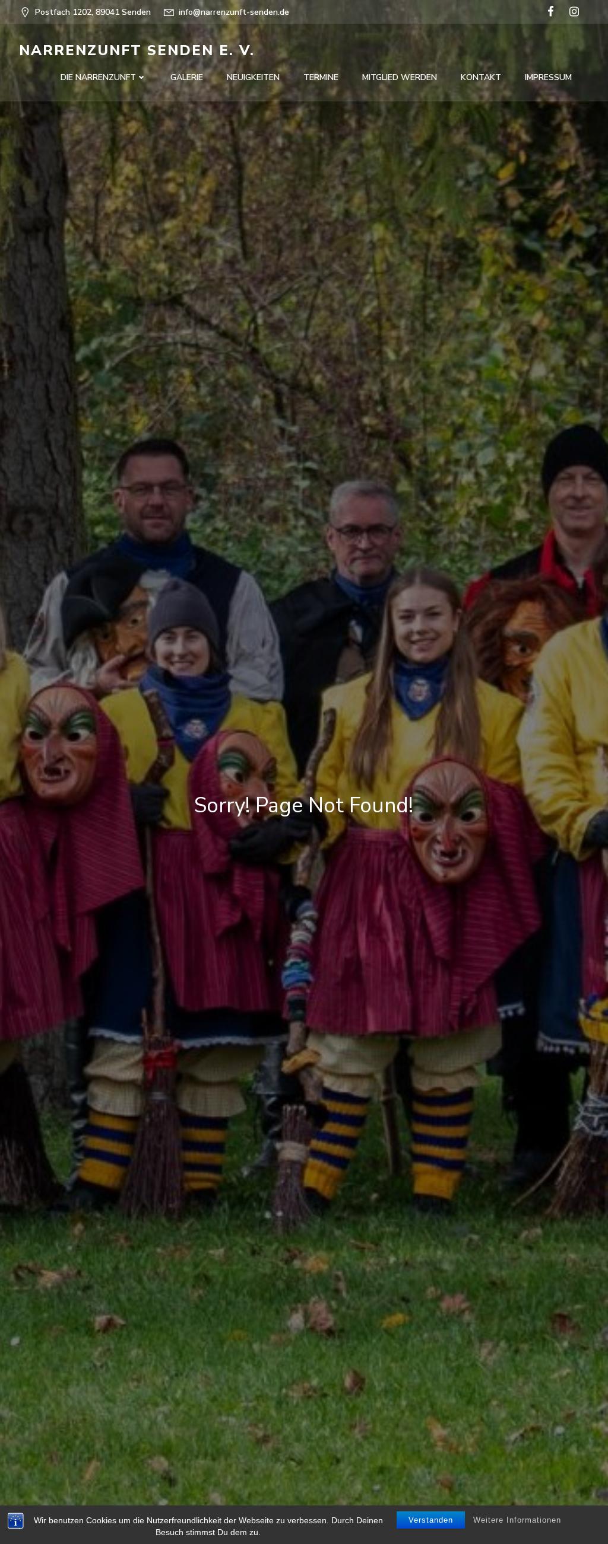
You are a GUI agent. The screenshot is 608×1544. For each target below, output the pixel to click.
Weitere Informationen (517, 1520)
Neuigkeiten (253, 77)
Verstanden (430, 1520)
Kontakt (481, 77)
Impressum (548, 77)
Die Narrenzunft (98, 77)
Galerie (186, 77)
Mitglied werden (399, 77)
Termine (320, 77)
